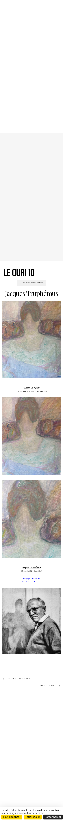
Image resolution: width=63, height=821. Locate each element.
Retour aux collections (33, 283)
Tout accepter (11, 817)
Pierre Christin (46, 685)
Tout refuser (32, 817)
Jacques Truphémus (19, 678)
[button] (58, 272)
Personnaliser (53, 817)
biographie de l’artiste (31, 579)
